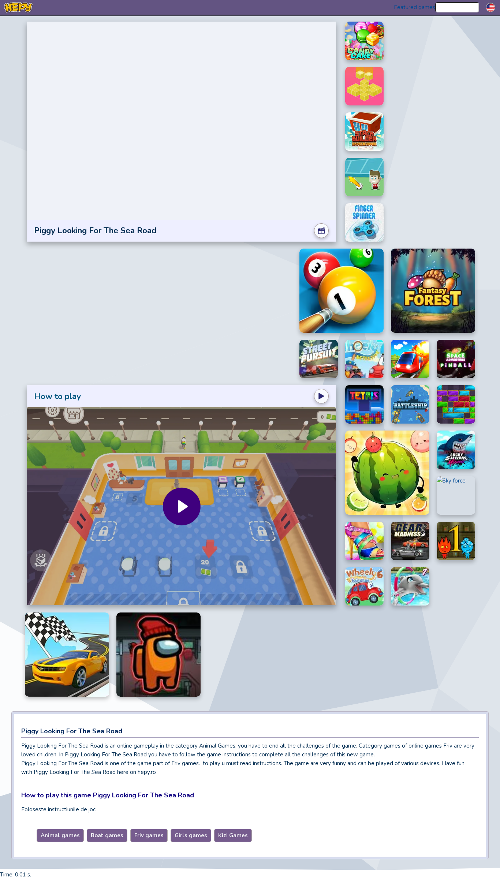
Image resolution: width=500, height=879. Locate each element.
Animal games (60, 835)
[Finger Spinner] (364, 222)
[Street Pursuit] (318, 359)
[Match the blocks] (364, 86)
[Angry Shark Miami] (456, 450)
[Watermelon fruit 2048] (387, 473)
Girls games (191, 835)
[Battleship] (410, 404)
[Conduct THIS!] (410, 359)
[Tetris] (364, 404)
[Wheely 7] (364, 359)
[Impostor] (158, 654)
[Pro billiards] (341, 291)
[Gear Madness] (410, 541)
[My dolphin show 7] (410, 586)
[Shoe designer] (364, 541)
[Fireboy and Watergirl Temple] (456, 541)
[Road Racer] (67, 654)
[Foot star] (364, 177)
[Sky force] (456, 495)
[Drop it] (456, 404)
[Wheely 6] (364, 586)
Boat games (107, 835)
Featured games (414, 7)
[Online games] (18, 7)
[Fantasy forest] (433, 291)
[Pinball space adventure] (456, 359)
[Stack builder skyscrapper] (364, 131)
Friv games (149, 835)
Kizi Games (233, 835)
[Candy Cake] (364, 41)
